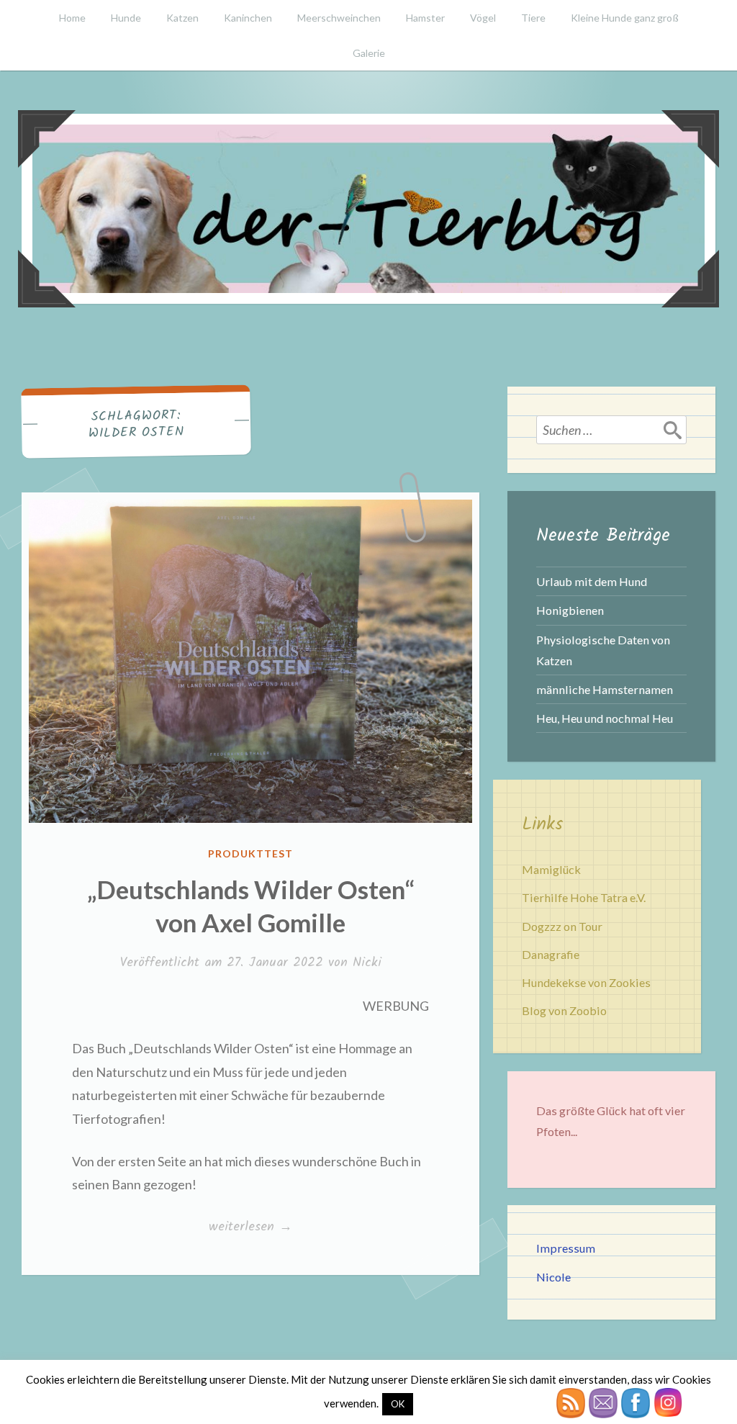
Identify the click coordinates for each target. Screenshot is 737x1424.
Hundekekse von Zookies (586, 982)
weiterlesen (252, 1227)
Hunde (126, 18)
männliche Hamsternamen (604, 689)
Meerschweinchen (339, 18)
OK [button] (397, 1404)
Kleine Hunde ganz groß (625, 18)
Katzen (182, 18)
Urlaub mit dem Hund (591, 581)
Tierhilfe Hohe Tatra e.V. (584, 897)
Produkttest (250, 853)
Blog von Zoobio (564, 1010)
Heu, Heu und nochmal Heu (604, 718)
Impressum (565, 1248)
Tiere (533, 18)
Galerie (369, 53)
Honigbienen (570, 610)
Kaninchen (248, 18)
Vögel (483, 18)
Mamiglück (551, 869)
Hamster (425, 18)
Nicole (553, 1277)
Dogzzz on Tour (562, 926)
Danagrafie (550, 954)
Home (72, 18)
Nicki (367, 962)
